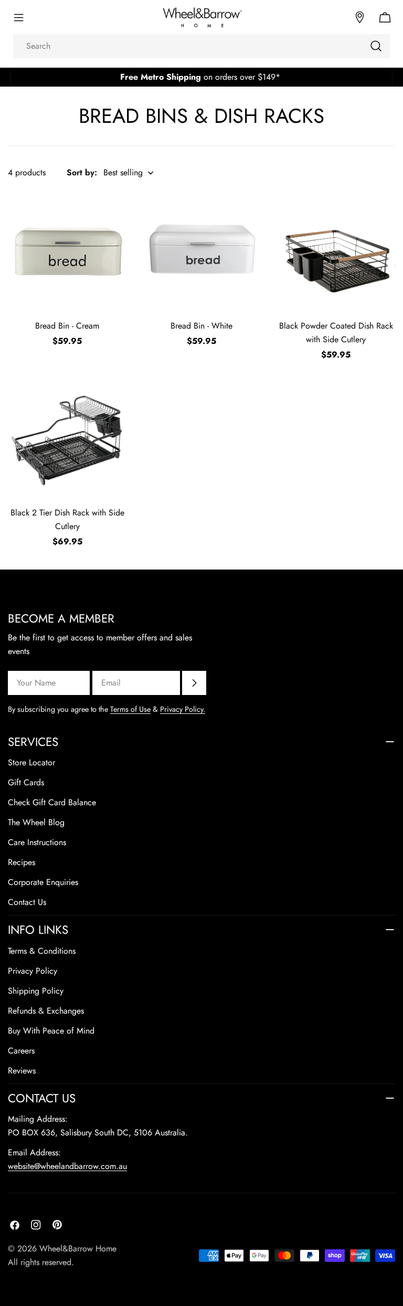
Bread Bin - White (201, 326)
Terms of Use (130, 709)
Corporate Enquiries (43, 882)
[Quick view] (112, 215)
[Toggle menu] (18, 17)
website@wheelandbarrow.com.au (67, 1166)
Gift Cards (26, 782)
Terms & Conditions (42, 951)
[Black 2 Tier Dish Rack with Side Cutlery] (67, 438)
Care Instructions (37, 842)
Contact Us (27, 902)
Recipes (21, 862)
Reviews (22, 1071)
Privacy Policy (32, 971)
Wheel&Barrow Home (77, 1248)
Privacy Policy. (182, 709)
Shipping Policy (35, 991)
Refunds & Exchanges (46, 1011)
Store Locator (31, 762)
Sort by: (82, 172)
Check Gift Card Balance (52, 802)
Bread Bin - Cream (67, 326)
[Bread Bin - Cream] (67, 251)
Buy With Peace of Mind (51, 1031)
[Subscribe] (194, 683)
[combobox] (201, 46)
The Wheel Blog (36, 822)
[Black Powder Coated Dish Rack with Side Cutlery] (336, 251)
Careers (21, 1051)
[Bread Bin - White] (201, 251)
